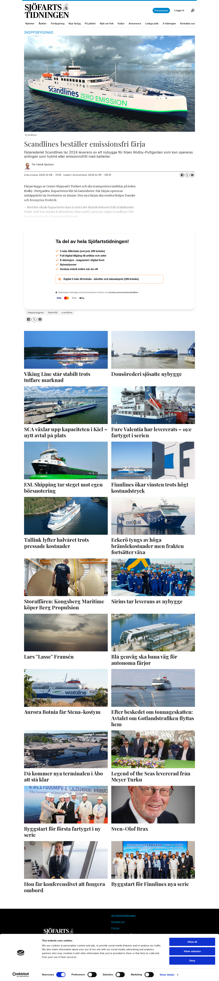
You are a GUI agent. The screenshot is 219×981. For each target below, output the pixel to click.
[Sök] (193, 10)
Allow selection (192, 951)
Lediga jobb (152, 23)
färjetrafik (53, 326)
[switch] (92, 974)
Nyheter (29, 23)
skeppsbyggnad (36, 326)
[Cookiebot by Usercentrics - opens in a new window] (21, 974)
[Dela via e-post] (192, 175)
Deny (192, 960)
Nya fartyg (75, 23)
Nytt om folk (107, 23)
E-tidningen (169, 23)
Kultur (121, 23)
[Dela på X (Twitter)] (187, 175)
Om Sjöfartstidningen (123, 929)
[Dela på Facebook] (182, 175)
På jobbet (90, 23)
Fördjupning (57, 23)
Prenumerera (161, 10)
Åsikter (42, 23)
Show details (167, 974)
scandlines (67, 326)
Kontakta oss (187, 23)
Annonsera (135, 23)
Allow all (192, 941)
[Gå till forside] (89, 10)
